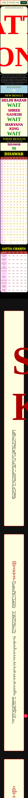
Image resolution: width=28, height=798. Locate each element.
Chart (23, 2)
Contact (11, 2)
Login (17, 2)
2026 (9, 255)
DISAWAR (14, 144)
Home (4, 2)
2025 (13, 255)
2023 (21, 255)
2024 (17, 255)
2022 (25, 255)
